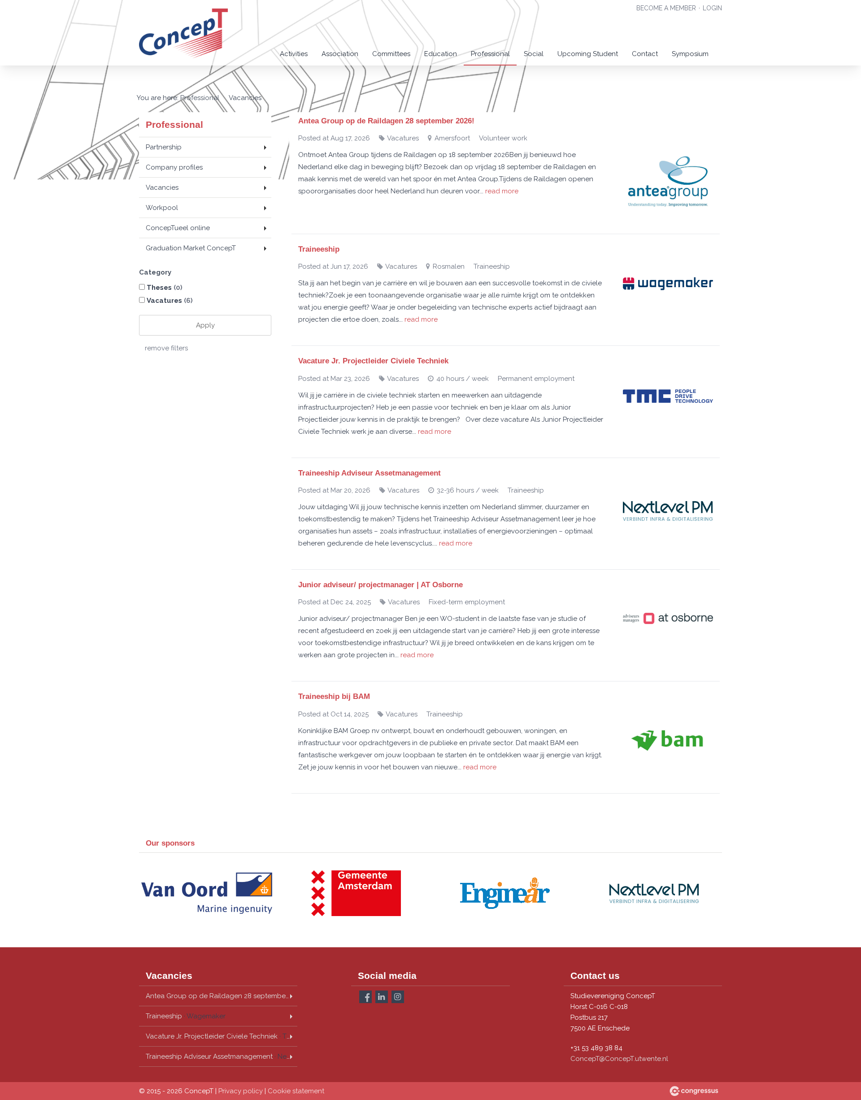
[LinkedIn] (381, 997)
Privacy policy (240, 1091)
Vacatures (170, 301)
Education (440, 54)
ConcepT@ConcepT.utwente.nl (619, 1059)
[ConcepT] (184, 33)
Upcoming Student (587, 54)
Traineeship (318, 249)
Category (155, 272)
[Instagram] (397, 997)
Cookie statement (296, 1091)
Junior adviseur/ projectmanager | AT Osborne (380, 585)
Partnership (164, 147)
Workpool (162, 208)
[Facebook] (365, 997)
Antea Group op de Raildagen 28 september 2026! (386, 121)
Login (712, 8)
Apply (205, 325)
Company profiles (174, 167)
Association (340, 54)
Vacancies (162, 187)
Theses (165, 288)
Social (534, 54)
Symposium (690, 54)
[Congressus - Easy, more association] (694, 1091)
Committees (391, 54)
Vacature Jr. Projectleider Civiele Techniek (373, 361)
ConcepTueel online (178, 228)
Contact (645, 54)
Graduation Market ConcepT (191, 248)
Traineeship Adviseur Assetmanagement (369, 473)
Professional (490, 54)
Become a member (666, 8)
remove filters (166, 348)
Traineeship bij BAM (334, 696)
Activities (294, 54)
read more (501, 191)
